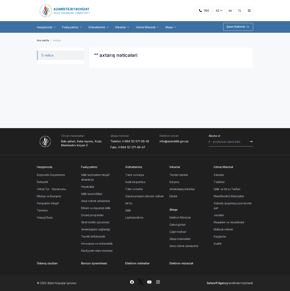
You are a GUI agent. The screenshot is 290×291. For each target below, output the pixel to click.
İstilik (128, 210)
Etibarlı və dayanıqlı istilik (95, 208)
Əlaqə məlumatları (180, 238)
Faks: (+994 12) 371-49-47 (127, 147)
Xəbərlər (219, 174)
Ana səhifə (43, 40)
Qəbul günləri (177, 224)
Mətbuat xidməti (223, 229)
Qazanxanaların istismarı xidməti (144, 196)
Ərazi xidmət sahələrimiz (95, 201)
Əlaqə (173, 209)
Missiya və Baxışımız (49, 196)
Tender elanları (178, 174)
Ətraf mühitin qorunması (95, 222)
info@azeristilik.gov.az (174, 141)
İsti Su (128, 203)
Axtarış (57, 40)
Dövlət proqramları (92, 215)
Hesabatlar (87, 186)
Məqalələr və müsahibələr (229, 222)
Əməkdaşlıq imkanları (182, 189)
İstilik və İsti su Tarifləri (227, 189)
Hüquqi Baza (44, 217)
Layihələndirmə (134, 217)
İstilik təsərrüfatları (91, 193)
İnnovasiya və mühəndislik (97, 243)
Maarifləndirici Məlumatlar (229, 196)
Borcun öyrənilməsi (94, 263)
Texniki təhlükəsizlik (93, 236)
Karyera (174, 182)
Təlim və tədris (134, 189)
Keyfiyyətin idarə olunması (96, 250)
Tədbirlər (219, 182)
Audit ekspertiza (135, 182)
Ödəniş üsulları (47, 263)
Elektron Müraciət (180, 217)
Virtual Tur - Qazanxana (51, 189)
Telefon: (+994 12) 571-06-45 (129, 141)
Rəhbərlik (42, 182)
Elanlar (173, 196)
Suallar (218, 243)
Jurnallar (219, 215)
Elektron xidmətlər (137, 263)
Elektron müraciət (181, 263)
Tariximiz (42, 210)
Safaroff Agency (217, 283)
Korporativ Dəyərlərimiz (51, 174)
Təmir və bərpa (134, 174)
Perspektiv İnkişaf (48, 203)
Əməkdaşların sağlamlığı (95, 229)
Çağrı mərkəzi (177, 231)
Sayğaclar (220, 236)
